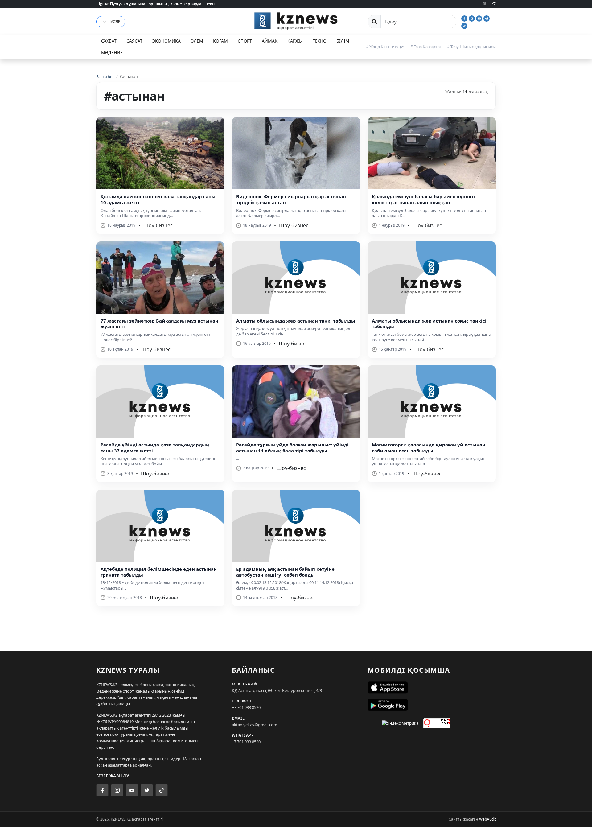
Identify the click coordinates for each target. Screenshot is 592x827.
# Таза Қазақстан (426, 46)
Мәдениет (113, 53)
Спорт (245, 41)
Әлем (197, 41)
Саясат (134, 41)
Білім (342, 41)
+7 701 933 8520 (246, 707)
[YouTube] (479, 17)
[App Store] (432, 687)
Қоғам (220, 41)
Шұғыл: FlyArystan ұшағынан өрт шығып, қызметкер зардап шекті (155, 3)
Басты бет (105, 76)
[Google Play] (432, 705)
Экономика (166, 41)
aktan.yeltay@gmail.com (254, 724)
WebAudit (487, 819)
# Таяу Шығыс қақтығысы (471, 46)
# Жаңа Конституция (385, 46)
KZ (493, 3)
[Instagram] (472, 17)
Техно (320, 41)
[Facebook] (465, 17)
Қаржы (295, 41)
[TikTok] (464, 25)
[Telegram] (486, 17)
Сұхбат (109, 41)
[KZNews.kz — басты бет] (296, 20)
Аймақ (270, 41)
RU (485, 3)
